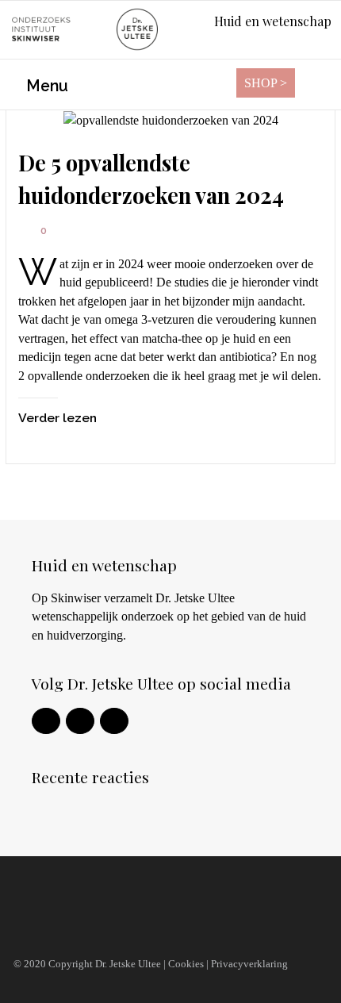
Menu (45, 86)
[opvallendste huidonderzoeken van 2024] (170, 120)
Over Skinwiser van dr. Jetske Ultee (123, 899)
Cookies (186, 964)
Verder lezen (57, 417)
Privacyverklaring (249, 964)
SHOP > (265, 83)
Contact (40, 930)
